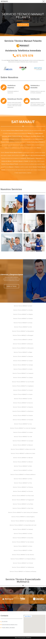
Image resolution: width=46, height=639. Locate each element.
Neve (16, 637)
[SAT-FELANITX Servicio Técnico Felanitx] (4, 1)
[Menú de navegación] (43, 1)
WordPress (28, 637)
